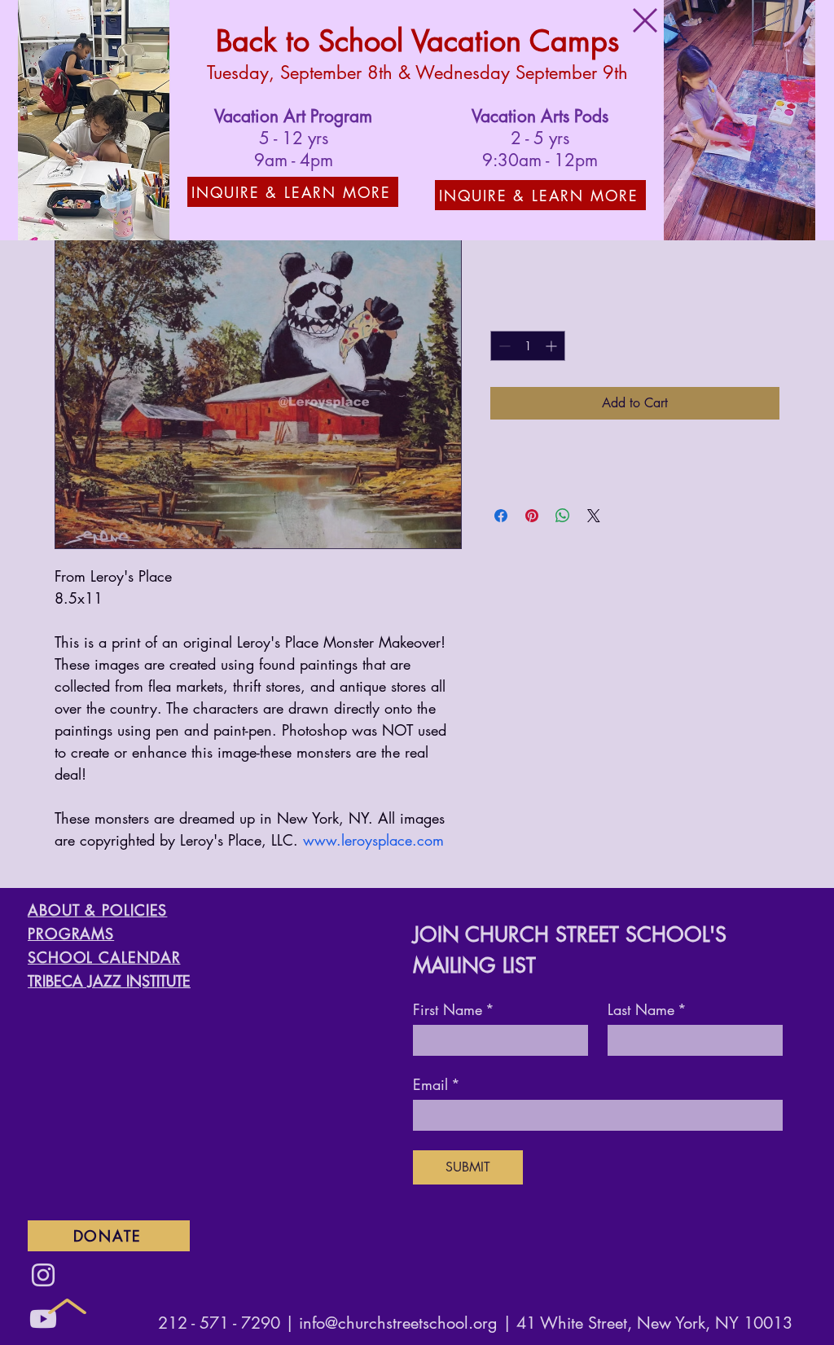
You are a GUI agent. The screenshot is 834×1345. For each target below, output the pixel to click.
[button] (645, 20)
